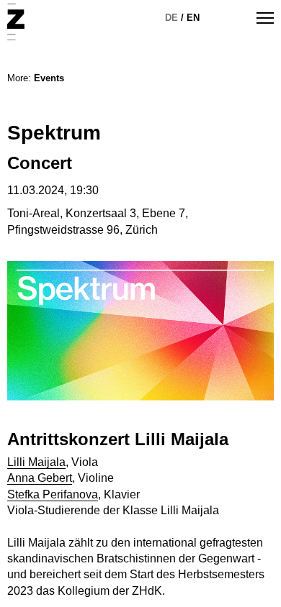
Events (49, 78)
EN (193, 17)
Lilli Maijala (36, 462)
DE (171, 17)
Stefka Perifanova (52, 494)
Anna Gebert (39, 478)
